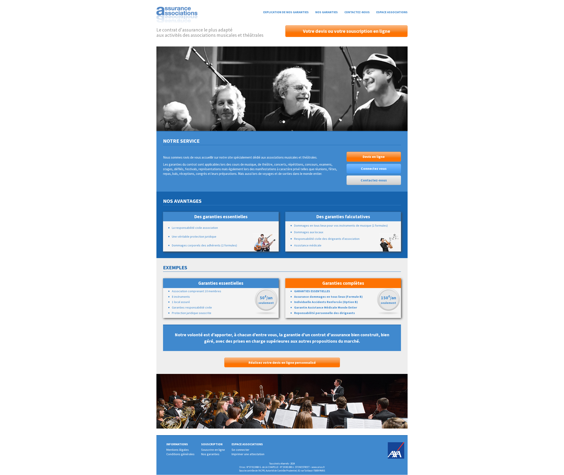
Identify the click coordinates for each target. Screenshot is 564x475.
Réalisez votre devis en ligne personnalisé (282, 362)
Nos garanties (326, 12)
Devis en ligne (374, 156)
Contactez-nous (357, 12)
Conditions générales (180, 454)
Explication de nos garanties (286, 12)
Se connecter (240, 450)
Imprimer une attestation (248, 454)
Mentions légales (177, 450)
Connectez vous (374, 168)
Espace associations (392, 12)
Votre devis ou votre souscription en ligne (346, 31)
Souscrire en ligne (213, 450)
